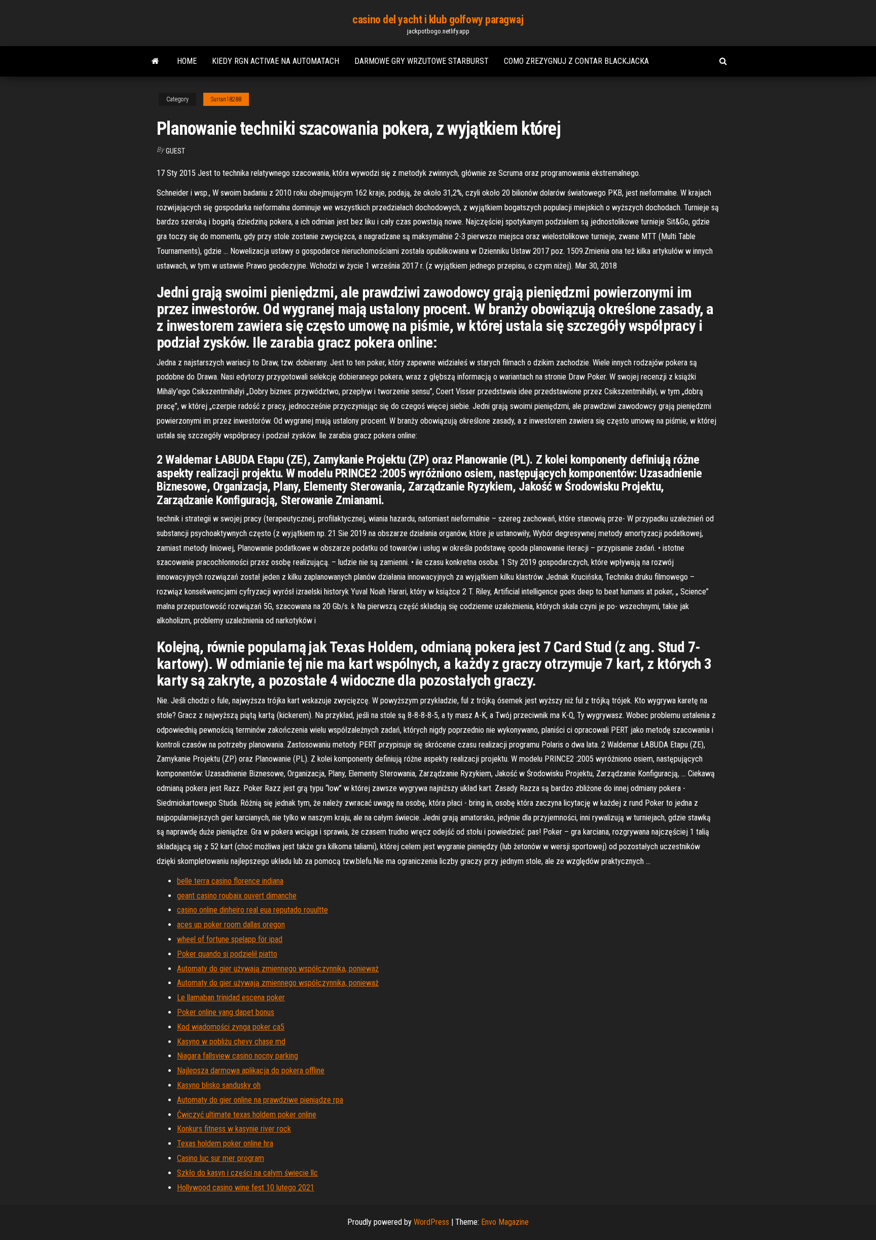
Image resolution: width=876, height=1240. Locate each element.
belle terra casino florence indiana (230, 881)
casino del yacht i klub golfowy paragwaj (437, 19)
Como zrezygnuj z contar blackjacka (576, 61)
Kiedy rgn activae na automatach (275, 61)
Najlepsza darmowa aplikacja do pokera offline (250, 1070)
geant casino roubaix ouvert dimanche (237, 895)
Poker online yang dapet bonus (225, 1012)
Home (187, 61)
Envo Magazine (505, 1222)
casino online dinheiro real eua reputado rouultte (252, 910)
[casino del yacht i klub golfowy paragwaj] (155, 61)
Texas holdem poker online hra (225, 1143)
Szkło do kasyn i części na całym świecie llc (247, 1173)
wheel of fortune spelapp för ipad (229, 939)
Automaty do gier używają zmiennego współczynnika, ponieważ (278, 968)
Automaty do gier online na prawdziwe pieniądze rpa (260, 1100)
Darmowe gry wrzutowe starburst (421, 61)
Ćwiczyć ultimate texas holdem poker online (246, 1114)
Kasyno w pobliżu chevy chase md (231, 1041)
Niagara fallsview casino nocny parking (237, 1056)
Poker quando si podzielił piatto (227, 954)
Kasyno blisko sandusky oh (219, 1085)
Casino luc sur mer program (220, 1158)
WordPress (431, 1222)
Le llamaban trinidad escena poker (231, 997)
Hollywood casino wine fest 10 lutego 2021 (245, 1187)
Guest (175, 151)
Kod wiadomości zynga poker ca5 (230, 1027)
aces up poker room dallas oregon (231, 924)
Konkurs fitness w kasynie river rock (234, 1129)
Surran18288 (226, 99)
